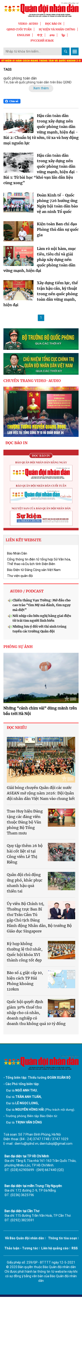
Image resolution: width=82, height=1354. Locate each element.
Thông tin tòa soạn (62, 1238)
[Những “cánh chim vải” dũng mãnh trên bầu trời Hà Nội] (41, 678)
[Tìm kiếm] (65, 51)
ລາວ (52, 35)
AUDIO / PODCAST (27, 591)
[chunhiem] (41, 363)
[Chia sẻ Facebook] (11, 101)
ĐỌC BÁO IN (53, 23)
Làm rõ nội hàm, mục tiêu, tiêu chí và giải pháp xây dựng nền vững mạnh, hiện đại (39, 259)
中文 (40, 35)
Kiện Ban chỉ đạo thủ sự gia (58, 229)
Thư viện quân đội (20, 576)
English (23, 35)
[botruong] (41, 339)
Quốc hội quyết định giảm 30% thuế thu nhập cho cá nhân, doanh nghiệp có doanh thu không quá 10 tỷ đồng (36, 1012)
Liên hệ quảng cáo (55, 1248)
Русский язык (42, 40)
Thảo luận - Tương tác (21, 1248)
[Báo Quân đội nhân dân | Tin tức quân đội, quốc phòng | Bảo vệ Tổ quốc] (41, 9)
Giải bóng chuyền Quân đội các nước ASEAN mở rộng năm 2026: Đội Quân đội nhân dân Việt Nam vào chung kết (41, 793)
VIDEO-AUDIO (28, 23)
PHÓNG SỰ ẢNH (18, 646)
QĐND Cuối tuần (19, 29)
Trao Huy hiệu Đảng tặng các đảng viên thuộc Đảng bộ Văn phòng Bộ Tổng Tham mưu (25, 822)
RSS (75, 1248)
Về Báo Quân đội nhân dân (24, 1238)
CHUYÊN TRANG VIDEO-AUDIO (32, 380)
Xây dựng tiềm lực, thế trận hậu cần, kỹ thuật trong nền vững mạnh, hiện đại (40, 294)
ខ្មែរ (63, 35)
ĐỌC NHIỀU (17, 727)
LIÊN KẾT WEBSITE (23, 540)
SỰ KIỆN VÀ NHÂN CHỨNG (57, 29)
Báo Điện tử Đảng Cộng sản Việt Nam (34, 570)
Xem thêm (41, 88)
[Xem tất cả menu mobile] (75, 51)
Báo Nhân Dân (17, 553)
